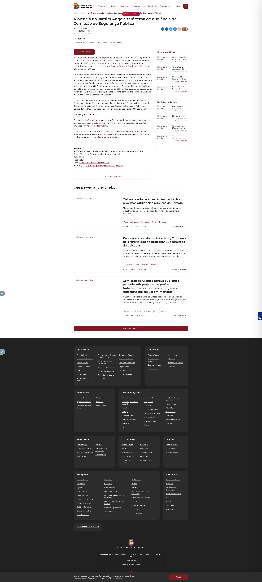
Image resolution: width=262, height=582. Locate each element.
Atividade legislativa (138, 6)
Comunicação (128, 439)
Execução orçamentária (112, 508)
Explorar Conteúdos (131, 14)
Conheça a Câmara (83, 367)
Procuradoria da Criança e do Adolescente (107, 356)
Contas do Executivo (151, 410)
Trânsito (154, 265)
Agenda (124, 408)
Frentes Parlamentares (152, 413)
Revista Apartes (127, 452)
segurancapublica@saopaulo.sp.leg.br (104, 166)
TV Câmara (99, 398)
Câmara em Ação (146, 460)
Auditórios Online (108, 134)
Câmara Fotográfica (147, 452)
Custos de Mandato (84, 511)
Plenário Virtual (101, 406)
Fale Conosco (172, 474)
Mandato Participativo (85, 452)
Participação (152, 6)
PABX (168, 498)
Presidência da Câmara (85, 359)
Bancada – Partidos (154, 365)
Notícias (113, 6)
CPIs (123, 427)
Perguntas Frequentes (88, 527)
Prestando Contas (110, 491)
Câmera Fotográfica (173, 452)
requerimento (80, 66)
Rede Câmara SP (127, 456)
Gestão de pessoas (83, 503)
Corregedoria (172, 355)
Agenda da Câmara (84, 402)
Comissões (91, 42)
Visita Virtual (136, 501)
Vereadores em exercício (153, 360)
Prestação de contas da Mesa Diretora (114, 503)
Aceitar (179, 577)
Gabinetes (171, 367)
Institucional (83, 349)
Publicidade (144, 456)
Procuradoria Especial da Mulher (85, 379)
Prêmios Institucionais (106, 367)
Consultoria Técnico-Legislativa (105, 362)
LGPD (168, 501)
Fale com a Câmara (173, 480)
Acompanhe (83, 392)
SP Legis (125, 412)
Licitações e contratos (85, 499)
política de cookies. (114, 578)
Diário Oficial (102, 379)
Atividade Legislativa (132, 392)
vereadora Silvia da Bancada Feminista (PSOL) (122, 66)
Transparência (165, 6)
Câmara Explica (82, 363)
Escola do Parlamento (127, 363)
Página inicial (102, 6)
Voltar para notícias (131, 328)
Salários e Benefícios (84, 507)
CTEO (79, 370)
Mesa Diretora (153, 369)
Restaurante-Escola (126, 370)
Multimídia (144, 445)
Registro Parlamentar (151, 421)
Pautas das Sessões (129, 420)
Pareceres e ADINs (150, 417)
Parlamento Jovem (126, 359)
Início (76, 13)
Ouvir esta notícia (84, 52)
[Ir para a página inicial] (83, 6)
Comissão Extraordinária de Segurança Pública (98, 58)
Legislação (147, 406)
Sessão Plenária (127, 416)
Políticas (134, 484)
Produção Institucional (106, 375)
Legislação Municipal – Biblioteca (173, 399)
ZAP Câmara (81, 456)
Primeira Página (82, 355)
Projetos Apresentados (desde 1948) (130, 403)
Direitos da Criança (142, 311)
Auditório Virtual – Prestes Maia (94, 163)
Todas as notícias (172, 445)
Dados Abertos (109, 488)
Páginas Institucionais (106, 371)
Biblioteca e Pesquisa (126, 355)
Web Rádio (99, 402)
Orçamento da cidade (173, 420)
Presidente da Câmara (175, 363)
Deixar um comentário (113, 176)
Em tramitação (100, 455)
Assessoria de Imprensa (126, 461)
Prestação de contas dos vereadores (140, 493)
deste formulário (99, 126)
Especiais (168, 423)
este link (98, 123)
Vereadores (124, 6)
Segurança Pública (115, 42)
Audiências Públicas (151, 398)
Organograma (124, 367)
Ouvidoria (98, 445)
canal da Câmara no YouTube (106, 137)
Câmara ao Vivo (82, 491)
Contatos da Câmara (173, 494)
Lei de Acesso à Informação (101, 450)
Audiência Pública (80, 42)
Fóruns (146, 425)
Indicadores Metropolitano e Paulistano (114, 497)
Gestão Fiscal (136, 480)
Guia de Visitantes (125, 374)
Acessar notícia (179, 62)
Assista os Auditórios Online (84, 407)
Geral (98, 42)
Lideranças (171, 359)
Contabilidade (109, 512)
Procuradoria (81, 374)
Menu (178, 6)
